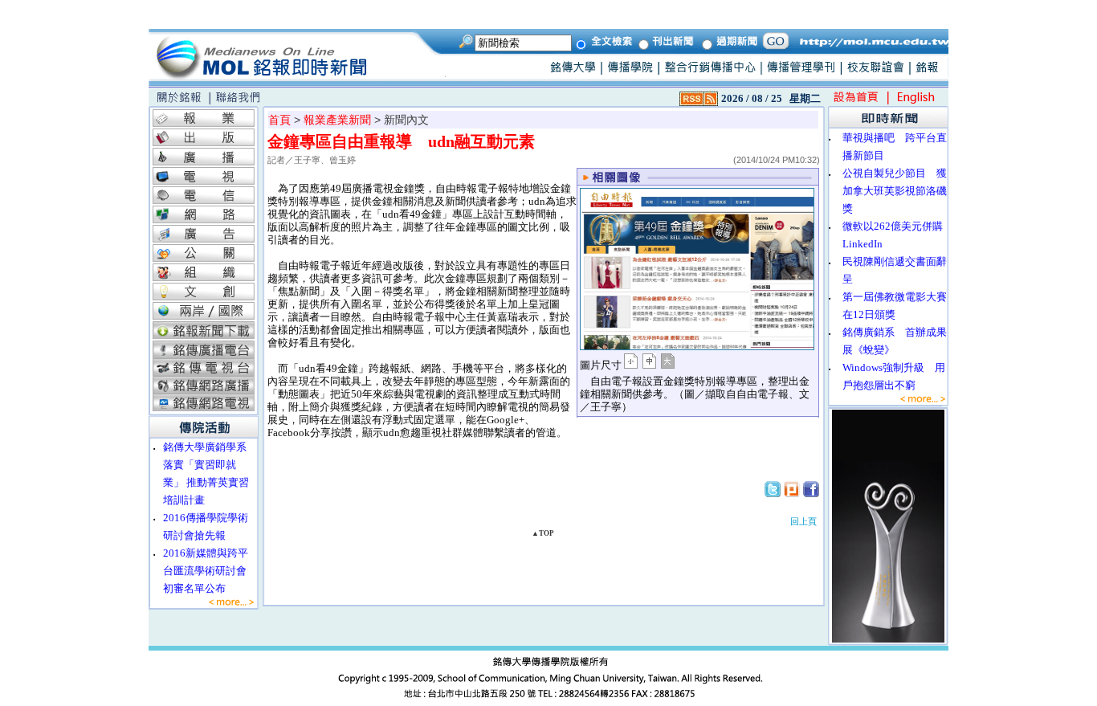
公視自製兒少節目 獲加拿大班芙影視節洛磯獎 (894, 190)
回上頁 (803, 521)
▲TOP (543, 533)
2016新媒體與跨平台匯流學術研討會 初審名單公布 (210, 570)
